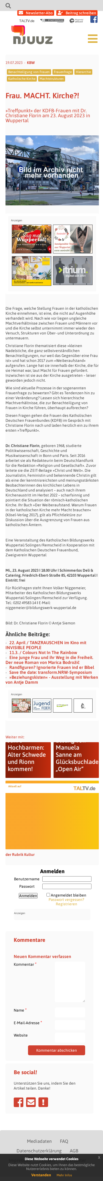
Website (21, 1035)
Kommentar (25, 964)
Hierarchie (83, 72)
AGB (74, 1151)
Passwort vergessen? (66, 899)
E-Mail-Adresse (28, 1022)
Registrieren (66, 904)
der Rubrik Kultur (20, 854)
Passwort (27, 886)
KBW (31, 62)
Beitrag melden (43, 1102)
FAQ (64, 1141)
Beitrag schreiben (81, 13)
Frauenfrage (63, 72)
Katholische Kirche (21, 79)
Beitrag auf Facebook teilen (18, 1102)
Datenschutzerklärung (39, 1151)
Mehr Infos (64, 1175)
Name (20, 1010)
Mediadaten (39, 1141)
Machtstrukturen (52, 79)
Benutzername (27, 879)
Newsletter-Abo (39, 13)
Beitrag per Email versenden (31, 1102)
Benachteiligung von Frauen (29, 72)
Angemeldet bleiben (68, 895)
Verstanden (41, 1175)
